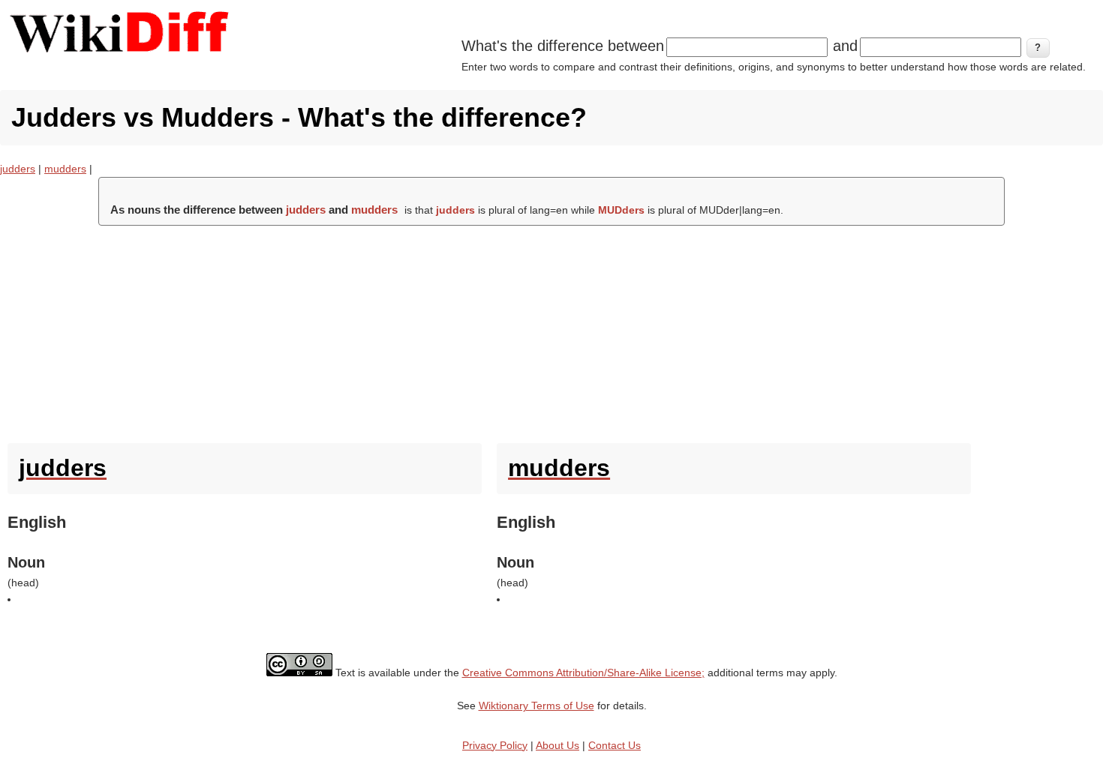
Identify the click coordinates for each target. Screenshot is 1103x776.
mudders (65, 169)
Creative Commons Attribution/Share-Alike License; (583, 673)
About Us (557, 745)
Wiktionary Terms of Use (536, 706)
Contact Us (614, 745)
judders (17, 169)
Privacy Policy (494, 745)
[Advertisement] (551, 331)
